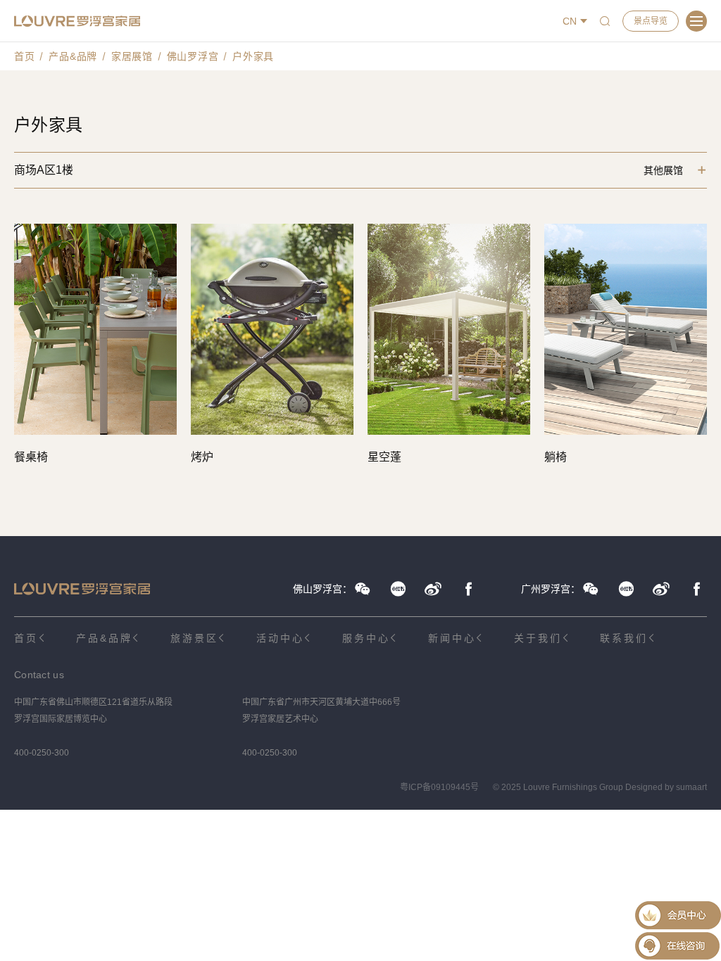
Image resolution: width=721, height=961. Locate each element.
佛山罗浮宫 (193, 56)
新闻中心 (451, 638)
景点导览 (650, 21)
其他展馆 (663, 170)
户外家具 (253, 56)
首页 (24, 56)
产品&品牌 (73, 56)
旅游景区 (194, 638)
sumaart (691, 787)
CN (570, 21)
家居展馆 (132, 56)
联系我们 (623, 638)
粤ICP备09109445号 (439, 787)
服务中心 (365, 638)
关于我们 (537, 638)
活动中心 (279, 638)
